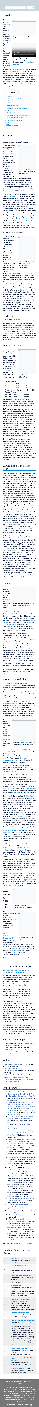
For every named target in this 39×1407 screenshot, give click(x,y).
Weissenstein (25, 742)
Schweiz (5, 729)
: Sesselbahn (13, 1064)
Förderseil (6, 168)
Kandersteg (16, 767)
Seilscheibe (24, 221)
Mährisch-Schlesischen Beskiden (16, 684)
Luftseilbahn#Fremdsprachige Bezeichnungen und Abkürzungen (16, 971)
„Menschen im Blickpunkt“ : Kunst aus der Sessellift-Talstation (21, 1199)
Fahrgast (29, 622)
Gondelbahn (6, 771)
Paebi (22, 1287)
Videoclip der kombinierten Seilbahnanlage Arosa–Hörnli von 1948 (21, 1140)
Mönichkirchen (28, 796)
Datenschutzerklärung (24, 1405)
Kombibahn (16, 320)
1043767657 (27, 1243)
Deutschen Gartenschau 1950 (8, 937)
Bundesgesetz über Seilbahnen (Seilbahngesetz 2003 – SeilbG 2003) (18, 1093)
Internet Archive (12, 1112)
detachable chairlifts (21, 1368)
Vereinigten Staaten (29, 873)
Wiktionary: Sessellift (12, 1075)
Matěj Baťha (24, 1350)
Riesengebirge (31, 789)
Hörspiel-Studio (17, 1225)
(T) (13, 1145)
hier (19, 1387)
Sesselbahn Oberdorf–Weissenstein (6, 738)
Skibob (10, 524)
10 (11, 804)
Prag (20, 939)
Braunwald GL (7, 779)
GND (21, 1243)
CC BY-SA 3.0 (33, 169)
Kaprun (15, 39)
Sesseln (30, 620)
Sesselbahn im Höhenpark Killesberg (7, 932)
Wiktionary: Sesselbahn (13, 1068)
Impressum (11, 1405)
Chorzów (15, 952)
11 (33, 826)
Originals (12, 1227)
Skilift (12, 154)
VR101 (26, 750)
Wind (4, 624)
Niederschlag (11, 624)
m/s (10, 211)
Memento (13, 1110)
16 (10, 1053)
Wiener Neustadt (22, 1176)
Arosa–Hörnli (16, 705)
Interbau (30, 944)
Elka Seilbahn (17, 950)
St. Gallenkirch (28, 62)
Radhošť (15, 683)
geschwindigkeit (14, 196)
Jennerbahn (19, 850)
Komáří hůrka (7, 832)
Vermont (16, 873)
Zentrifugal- (19, 219)
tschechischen (9, 830)
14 (29, 947)
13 (17, 945)
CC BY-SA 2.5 (15, 1352)
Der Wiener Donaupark (16, 1215)
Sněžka (12, 789)
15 (21, 1045)
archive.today (31, 1159)
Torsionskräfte (30, 219)
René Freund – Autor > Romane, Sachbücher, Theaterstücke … (18, 1220)
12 (25, 881)
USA (20, 84)
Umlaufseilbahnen (6, 54)
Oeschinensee (28, 767)
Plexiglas (5, 622)
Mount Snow (8, 873)
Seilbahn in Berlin (14, 1211)
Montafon (16, 64)
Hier (26, 1387)
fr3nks (31, 1278)
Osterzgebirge (18, 830)
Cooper (28, 169)
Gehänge (21, 69)
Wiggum (23, 1322)
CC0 (17, 1280)
